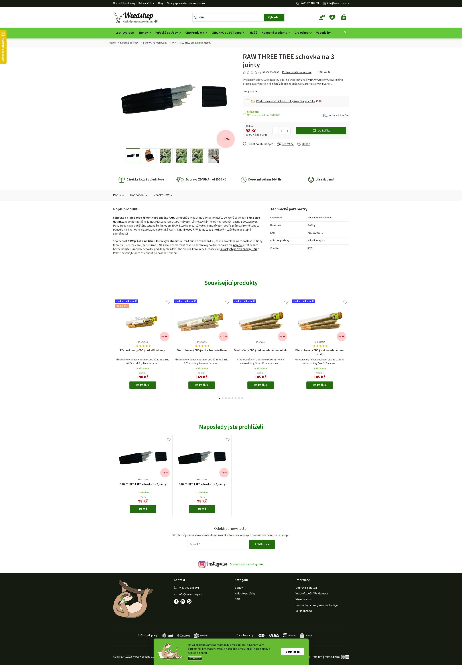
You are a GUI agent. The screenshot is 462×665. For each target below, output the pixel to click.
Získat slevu (251, 347)
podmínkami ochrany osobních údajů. (251, 359)
